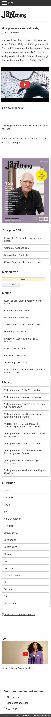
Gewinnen (9, 589)
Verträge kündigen (23, 715)
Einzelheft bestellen (18, 703)
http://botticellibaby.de (13, 107)
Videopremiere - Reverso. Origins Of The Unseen (23, 462)
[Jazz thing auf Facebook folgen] (25, 676)
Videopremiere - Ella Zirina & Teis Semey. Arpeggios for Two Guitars (22, 425)
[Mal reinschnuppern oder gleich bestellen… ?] (26, 623)
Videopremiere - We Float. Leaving (22, 443)
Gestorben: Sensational (16, 355)
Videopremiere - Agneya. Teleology (22, 397)
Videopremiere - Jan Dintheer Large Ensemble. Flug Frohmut (23, 415)
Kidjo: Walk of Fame (15, 348)
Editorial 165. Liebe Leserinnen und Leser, (22, 239)
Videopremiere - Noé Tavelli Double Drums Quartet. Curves (23, 452)
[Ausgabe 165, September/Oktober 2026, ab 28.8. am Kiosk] (26, 190)
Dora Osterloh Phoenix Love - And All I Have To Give (24, 371)
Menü (11, 2)
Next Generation (12, 518)
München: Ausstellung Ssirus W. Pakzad (21, 340)
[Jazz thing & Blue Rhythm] (14, 18)
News (7, 490)
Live (6, 561)
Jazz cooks (10, 539)
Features (8, 525)
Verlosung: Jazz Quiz (15, 362)
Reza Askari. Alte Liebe (16, 255)
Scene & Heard (12, 575)
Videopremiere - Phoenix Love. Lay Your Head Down (25, 435)
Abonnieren (13, 697)
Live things (9, 568)
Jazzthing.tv (14, 142)
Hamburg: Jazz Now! (15, 331)
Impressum (10, 603)
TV (5, 511)
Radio (7, 504)
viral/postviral (11, 532)
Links (6, 582)
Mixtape (8, 554)
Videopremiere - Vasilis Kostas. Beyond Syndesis (25, 471)
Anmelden (24, 279)
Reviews (8, 497)
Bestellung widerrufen (42, 715)
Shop (6, 596)
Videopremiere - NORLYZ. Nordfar (22, 390)
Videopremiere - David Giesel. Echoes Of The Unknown (24, 405)
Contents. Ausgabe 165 (16, 248)
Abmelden (11, 285)
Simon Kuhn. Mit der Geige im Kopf (23, 262)
